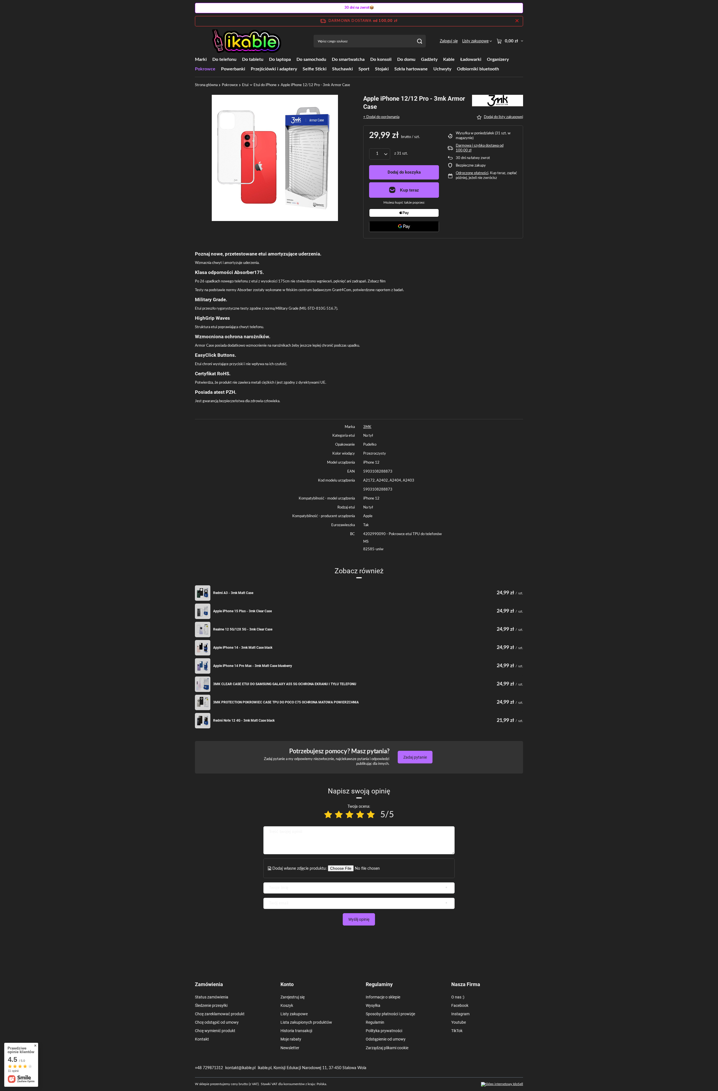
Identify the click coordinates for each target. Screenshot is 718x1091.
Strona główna (206, 85)
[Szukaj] (419, 41)
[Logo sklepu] (247, 41)
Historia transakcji (296, 1030)
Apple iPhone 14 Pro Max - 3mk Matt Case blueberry (252, 666)
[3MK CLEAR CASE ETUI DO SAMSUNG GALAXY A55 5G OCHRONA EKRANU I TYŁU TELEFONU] (202, 684)
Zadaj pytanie (415, 757)
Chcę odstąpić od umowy (217, 1022)
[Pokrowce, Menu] (218, 68)
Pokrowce (205, 69)
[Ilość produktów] (379, 154)
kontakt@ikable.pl (240, 1068)
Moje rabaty (290, 1039)
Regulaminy (379, 984)
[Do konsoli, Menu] (394, 59)
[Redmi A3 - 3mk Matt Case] (202, 593)
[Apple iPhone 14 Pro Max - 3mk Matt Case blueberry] (202, 666)
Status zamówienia (211, 997)
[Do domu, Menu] (418, 59)
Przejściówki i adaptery (274, 69)
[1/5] (328, 815)
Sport (363, 69)
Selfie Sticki (314, 69)
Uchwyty (442, 69)
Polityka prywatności (384, 1030)
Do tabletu (252, 59)
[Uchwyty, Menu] (454, 68)
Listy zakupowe (294, 1014)
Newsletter (289, 1048)
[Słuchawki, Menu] (355, 68)
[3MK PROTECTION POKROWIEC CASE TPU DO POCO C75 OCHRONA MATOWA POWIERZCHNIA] (202, 702)
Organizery (498, 59)
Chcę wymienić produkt (215, 1030)
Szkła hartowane (411, 69)
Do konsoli (381, 59)
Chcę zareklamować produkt (220, 1014)
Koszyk (286, 1005)
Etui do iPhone (265, 85)
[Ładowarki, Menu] (484, 59)
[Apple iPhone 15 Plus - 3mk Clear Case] (202, 611)
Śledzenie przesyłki (211, 1005)
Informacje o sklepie (383, 997)
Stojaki (382, 69)
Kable (449, 59)
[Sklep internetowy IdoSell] (502, 1084)
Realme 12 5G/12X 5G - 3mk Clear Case (242, 629)
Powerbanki (233, 69)
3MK (367, 427)
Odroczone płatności (472, 173)
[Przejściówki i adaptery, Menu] (299, 68)
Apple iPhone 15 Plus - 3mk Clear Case (242, 611)
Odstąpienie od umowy (386, 1039)
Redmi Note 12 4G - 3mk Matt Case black (244, 720)
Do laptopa (280, 59)
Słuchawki (342, 69)
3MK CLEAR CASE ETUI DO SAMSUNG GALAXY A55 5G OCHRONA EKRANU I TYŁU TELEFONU (284, 684)
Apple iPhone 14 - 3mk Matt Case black (242, 648)
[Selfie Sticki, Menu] (329, 68)
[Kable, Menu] (457, 59)
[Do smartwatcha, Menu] (367, 59)
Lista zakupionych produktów (306, 1022)
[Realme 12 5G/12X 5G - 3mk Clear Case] (202, 629)
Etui (245, 85)
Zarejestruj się (292, 997)
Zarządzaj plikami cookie (387, 1048)
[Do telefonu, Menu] (239, 59)
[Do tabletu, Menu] (266, 59)
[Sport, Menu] (372, 68)
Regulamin (375, 1022)
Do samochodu (311, 59)
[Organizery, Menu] (511, 59)
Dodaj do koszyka (404, 172)
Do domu (406, 59)
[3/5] (349, 815)
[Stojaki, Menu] (391, 68)
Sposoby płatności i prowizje (390, 1014)
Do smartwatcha (348, 59)
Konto (287, 984)
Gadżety (429, 59)
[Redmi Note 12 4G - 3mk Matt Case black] (202, 720)
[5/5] (371, 815)
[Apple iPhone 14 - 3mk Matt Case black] (202, 647)
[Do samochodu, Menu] (329, 59)
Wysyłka (373, 1005)
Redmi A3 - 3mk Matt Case (233, 593)
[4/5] (360, 815)
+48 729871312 (209, 1068)
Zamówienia (209, 984)
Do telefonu (224, 59)
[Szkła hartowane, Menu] (430, 68)
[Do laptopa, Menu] (293, 59)
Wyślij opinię (358, 919)
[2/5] (339, 815)
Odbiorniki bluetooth (478, 69)
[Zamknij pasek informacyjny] (517, 21)
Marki (201, 59)
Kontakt (202, 1039)
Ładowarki (470, 59)
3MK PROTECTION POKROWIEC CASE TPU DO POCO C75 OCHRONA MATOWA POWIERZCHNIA (286, 702)
